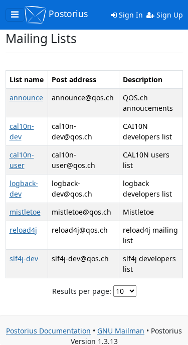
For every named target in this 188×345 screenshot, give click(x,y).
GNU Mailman (120, 330)
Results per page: (81, 291)
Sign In (130, 15)
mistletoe (25, 212)
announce (26, 97)
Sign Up (168, 15)
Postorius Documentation (48, 330)
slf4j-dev (24, 258)
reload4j (23, 230)
